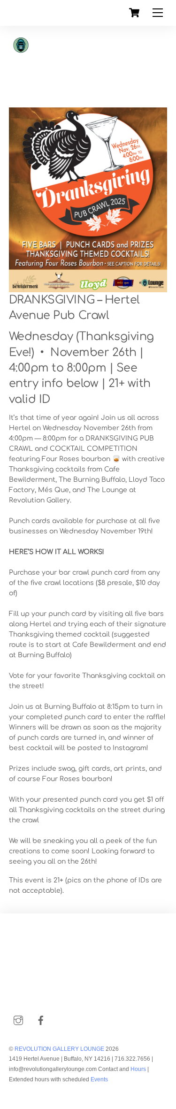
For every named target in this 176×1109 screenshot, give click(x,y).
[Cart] (134, 12)
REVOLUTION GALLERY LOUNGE (59, 1049)
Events (99, 1079)
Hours (137, 1069)
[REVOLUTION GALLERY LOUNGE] (56, 77)
